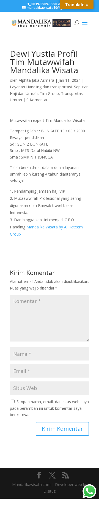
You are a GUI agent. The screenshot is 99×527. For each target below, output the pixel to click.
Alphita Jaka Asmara (36, 80)
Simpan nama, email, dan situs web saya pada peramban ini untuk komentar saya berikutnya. (49, 408)
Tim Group (49, 93)
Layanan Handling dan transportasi (41, 86)
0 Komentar (37, 99)
